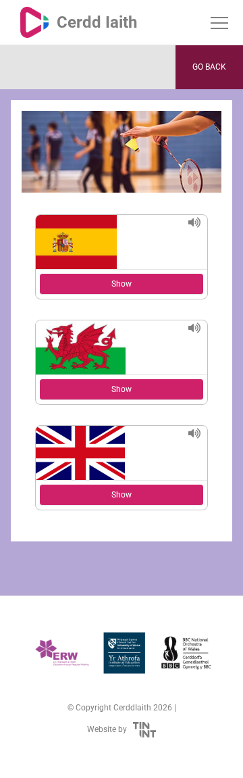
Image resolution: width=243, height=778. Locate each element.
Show (121, 284)
